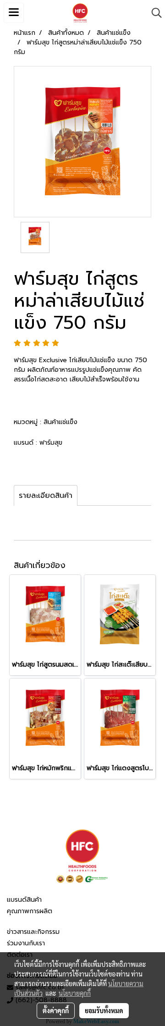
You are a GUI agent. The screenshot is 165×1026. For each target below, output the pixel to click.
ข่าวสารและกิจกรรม (33, 932)
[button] (153, 13)
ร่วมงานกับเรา (26, 943)
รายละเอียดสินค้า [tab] (45, 495)
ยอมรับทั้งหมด (104, 1010)
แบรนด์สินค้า (24, 900)
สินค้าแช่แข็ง (60, 422)
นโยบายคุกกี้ (75, 993)
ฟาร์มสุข (50, 442)
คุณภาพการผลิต (29, 911)
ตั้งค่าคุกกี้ (56, 1010)
